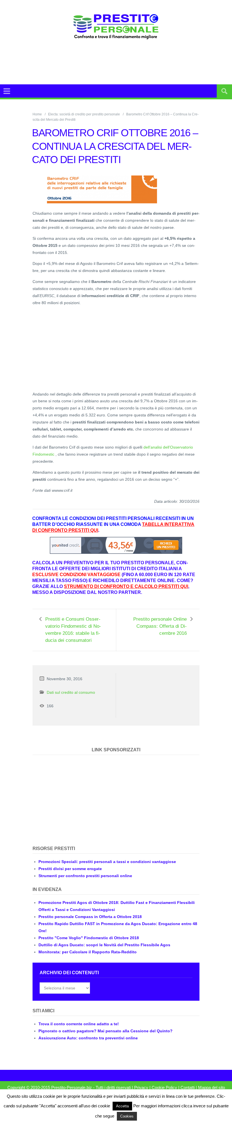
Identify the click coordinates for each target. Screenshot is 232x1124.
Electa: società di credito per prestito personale (84, 114)
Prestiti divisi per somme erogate (70, 868)
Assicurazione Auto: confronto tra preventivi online (88, 1038)
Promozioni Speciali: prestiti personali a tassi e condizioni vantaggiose (107, 861)
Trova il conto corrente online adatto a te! (78, 1024)
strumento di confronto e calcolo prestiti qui (126, 586)
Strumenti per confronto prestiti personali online (85, 875)
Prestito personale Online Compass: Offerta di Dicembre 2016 (160, 626)
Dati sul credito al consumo (71, 692)
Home (37, 114)
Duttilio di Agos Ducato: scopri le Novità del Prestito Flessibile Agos (104, 945)
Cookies (127, 1116)
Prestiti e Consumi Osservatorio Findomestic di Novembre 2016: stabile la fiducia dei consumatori (73, 629)
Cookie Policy (164, 1087)
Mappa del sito (211, 1087)
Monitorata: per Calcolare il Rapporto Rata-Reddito (87, 952)
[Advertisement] (128, 61)
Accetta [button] (122, 1106)
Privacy (141, 1087)
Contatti (188, 1087)
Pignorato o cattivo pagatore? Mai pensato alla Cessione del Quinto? (105, 1031)
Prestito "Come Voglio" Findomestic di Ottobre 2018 (88, 938)
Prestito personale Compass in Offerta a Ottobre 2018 (90, 916)
